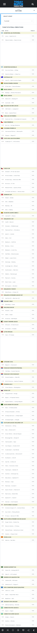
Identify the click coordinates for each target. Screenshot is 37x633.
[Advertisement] (18, 54)
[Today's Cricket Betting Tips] (7, 630)
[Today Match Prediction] (18, 4)
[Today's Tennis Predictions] (13, 630)
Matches (18, 10)
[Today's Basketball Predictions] (18, 630)
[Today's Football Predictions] (2, 630)
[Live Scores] (23, 630)
